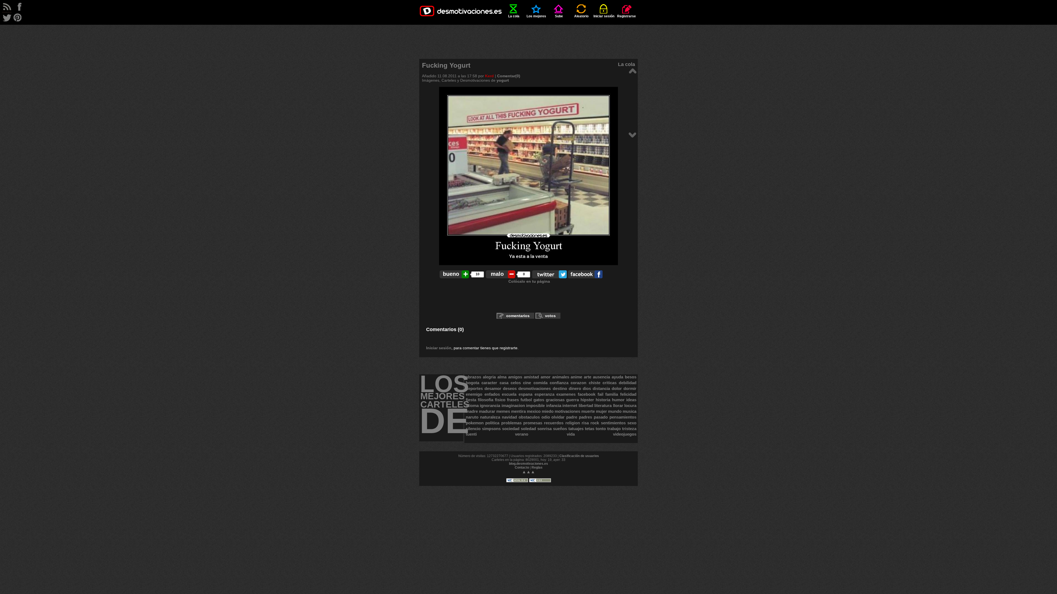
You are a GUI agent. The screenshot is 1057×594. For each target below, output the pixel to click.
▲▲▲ (528, 471)
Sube (559, 16)
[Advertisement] (528, 37)
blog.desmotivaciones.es (528, 464)
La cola (513, 16)
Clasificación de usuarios (579, 456)
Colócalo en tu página (529, 281)
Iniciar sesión (603, 16)
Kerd (489, 76)
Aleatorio (581, 16)
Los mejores (536, 16)
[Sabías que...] (632, 70)
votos (550, 316)
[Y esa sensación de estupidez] (632, 135)
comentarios (518, 316)
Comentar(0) (508, 76)
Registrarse (626, 16)
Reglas (537, 467)
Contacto (522, 467)
